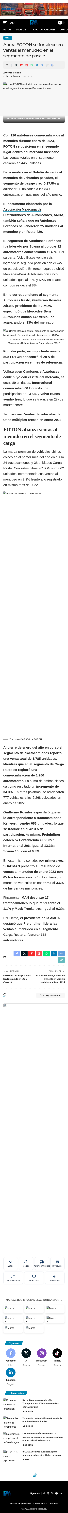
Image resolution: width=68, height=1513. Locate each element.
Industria (27, 1411)
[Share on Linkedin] (36, 65)
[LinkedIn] (10, 1377)
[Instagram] (41, 1357)
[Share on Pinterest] (26, 65)
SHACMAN (12, 866)
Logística (27, 1426)
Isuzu (25, 1459)
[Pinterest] (56, 1493)
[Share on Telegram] (42, 65)
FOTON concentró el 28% (30, 357)
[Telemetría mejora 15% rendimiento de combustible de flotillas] (11, 1422)
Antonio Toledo (12, 72)
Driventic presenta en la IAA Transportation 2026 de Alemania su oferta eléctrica (41, 1403)
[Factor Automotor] (34, 22)
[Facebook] (10, 1357)
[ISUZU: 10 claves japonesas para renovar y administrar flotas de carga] (11, 1456)
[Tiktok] (57, 1357)
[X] (26, 1357)
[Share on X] (16, 65)
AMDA (8, 38)
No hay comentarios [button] (52, 995)
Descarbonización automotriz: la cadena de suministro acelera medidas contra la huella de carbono (42, 1437)
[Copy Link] (47, 65)
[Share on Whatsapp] (31, 65)
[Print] (52, 65)
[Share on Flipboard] (21, 65)
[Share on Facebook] (11, 65)
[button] (6, 23)
